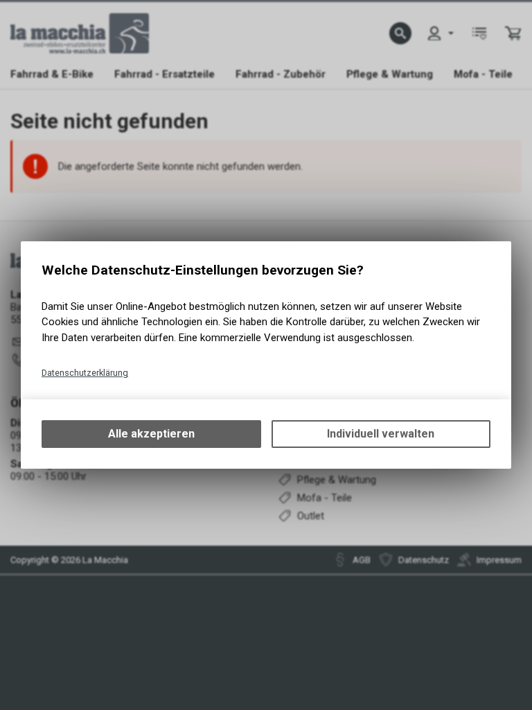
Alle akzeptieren (151, 433)
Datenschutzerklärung (85, 372)
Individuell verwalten (380, 433)
